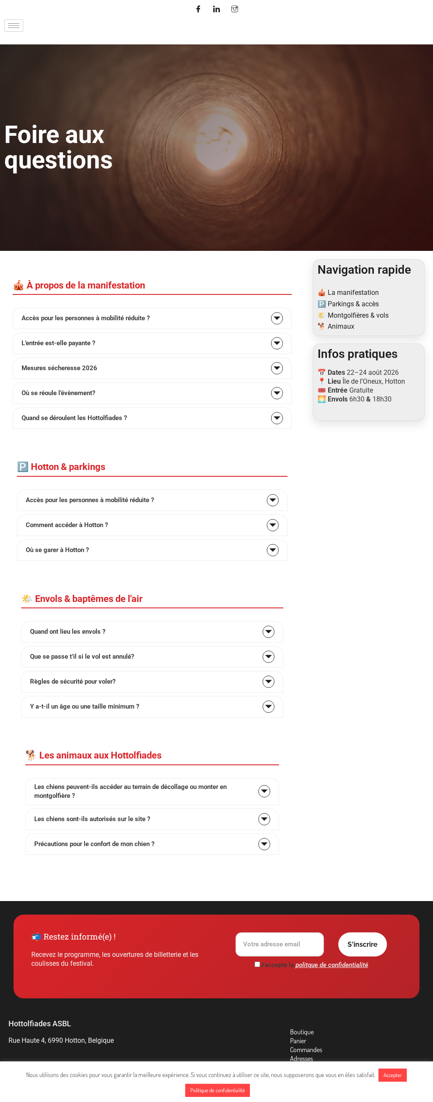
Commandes (306, 1049)
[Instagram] (234, 9)
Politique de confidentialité (217, 1090)
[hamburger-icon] (13, 25)
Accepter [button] (393, 1075)
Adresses (301, 1058)
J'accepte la (314, 965)
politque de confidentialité (332, 965)
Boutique (302, 1032)
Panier (298, 1040)
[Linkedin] (216, 9)
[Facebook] (198, 9)
